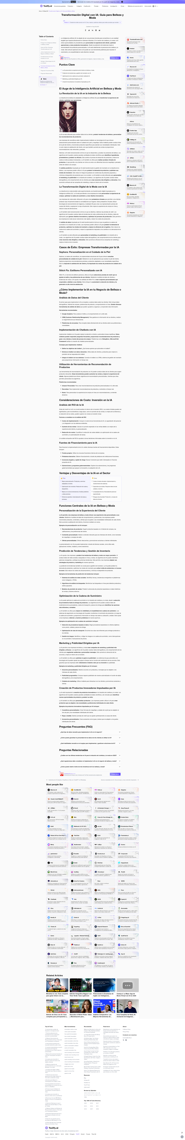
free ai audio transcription (70, 1036)
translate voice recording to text (72, 1055)
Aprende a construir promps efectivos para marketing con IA (110, 1056)
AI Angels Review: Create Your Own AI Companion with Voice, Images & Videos (92, 1058)
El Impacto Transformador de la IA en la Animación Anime (111, 1067)
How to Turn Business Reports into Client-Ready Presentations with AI (92, 1071)
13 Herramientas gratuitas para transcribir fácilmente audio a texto (53, 1044)
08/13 (85, 1106)
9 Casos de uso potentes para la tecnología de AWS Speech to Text (53, 1119)
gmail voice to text (69, 1066)
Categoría (79, 6)
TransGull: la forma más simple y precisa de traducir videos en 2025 (111, 1059)
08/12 (91, 1106)
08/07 (91, 1109)
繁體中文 (57, 1134)
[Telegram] (126, 1040)
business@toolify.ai (127, 1037)
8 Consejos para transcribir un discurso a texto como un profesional (53, 1094)
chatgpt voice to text (69, 1064)
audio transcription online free (71, 1041)
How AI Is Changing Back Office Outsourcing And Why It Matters (91, 1048)
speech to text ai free (69, 1071)
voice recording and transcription (72, 1061)
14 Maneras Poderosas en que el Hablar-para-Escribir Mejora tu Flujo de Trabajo (53, 1104)
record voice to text (69, 1057)
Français (88, 1134)
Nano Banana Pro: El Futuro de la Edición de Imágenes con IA (111, 1063)
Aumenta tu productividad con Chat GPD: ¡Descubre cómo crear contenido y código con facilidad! (111, 1048)
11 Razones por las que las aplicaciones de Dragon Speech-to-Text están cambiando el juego (53, 1076)
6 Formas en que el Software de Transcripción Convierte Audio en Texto (52, 1090)
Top (182, 1137)
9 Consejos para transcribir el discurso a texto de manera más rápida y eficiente (52, 1060)
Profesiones (105, 6)
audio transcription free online (71, 1043)
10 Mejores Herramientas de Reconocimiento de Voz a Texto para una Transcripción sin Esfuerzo (53, 1040)
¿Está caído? (87, 1087)
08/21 (85, 1103)
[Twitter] (123, 1040)
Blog (85, 1078)
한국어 (62, 1134)
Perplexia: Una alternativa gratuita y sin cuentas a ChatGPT (111, 1052)
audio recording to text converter (72, 1059)
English (46, 1134)
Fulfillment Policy (126, 1029)
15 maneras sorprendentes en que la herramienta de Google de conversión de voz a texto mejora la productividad (53, 1049)
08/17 (97, 1103)
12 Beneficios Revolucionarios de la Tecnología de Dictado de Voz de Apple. (53, 1115)
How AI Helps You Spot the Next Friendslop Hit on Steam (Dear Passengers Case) (91, 1052)
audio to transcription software (71, 1045)
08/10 (85, 1109)
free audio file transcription (71, 1034)
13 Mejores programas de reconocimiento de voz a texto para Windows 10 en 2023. (53, 1066)
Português (72, 1134)
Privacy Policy (126, 1031)
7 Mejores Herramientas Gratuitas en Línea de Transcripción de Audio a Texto (53, 1055)
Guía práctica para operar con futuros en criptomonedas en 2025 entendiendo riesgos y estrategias (111, 1037)
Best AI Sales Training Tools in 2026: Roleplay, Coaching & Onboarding (92, 1067)
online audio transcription (70, 1031)
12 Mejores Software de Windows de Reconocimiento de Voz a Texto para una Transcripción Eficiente (53, 1110)
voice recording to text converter (72, 1052)
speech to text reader (69, 1068)
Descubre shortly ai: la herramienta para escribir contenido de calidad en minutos (111, 1042)
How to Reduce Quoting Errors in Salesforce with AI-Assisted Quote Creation (91, 1043)
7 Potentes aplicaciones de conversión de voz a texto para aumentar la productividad (52, 1034)
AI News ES (45, 11)
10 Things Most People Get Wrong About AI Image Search (92, 1035)
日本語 (66, 1134)
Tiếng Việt (93, 1134)
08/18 (91, 1103)
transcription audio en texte (71, 1029)
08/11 (97, 1106)
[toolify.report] (182, 1132)
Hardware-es (87, 1082)
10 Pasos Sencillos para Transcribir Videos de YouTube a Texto (53, 1123)
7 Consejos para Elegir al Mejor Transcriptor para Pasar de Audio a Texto (53, 1071)
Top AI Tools (87, 1085)
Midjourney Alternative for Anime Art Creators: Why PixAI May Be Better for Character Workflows (92, 1031)
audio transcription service (71, 1038)
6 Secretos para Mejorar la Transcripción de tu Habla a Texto (52, 1080)
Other (85, 1097)
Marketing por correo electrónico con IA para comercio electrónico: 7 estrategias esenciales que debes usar (111, 1031)
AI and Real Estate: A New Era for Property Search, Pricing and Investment (91, 1063)
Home (40, 11)
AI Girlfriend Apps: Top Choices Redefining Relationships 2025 (91, 1039)
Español (77, 1134)
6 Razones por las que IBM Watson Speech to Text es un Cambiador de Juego (53, 1099)
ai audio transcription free (70, 1050)
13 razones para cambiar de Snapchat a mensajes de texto (52, 1030)
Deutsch (83, 1134)
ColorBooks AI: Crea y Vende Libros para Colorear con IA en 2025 (111, 1071)
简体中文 (52, 1134)
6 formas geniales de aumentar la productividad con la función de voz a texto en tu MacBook (53, 1085)
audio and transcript (69, 1048)
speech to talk (68, 1073)
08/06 (97, 1109)
